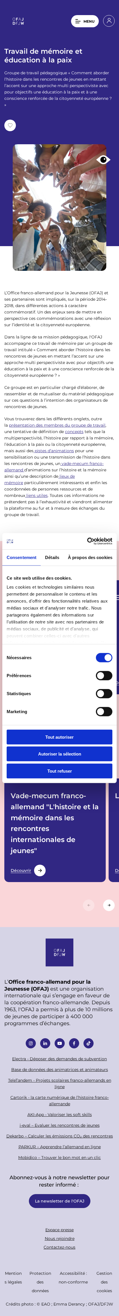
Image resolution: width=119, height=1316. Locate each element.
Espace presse (59, 1229)
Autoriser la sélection (59, 753)
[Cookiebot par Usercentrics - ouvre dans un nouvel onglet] (87, 541)
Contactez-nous (59, 1247)
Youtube (60, 1043)
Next (109, 905)
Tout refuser (59, 770)
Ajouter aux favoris (10, 125)
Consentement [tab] (21, 557)
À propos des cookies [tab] (90, 557)
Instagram (31, 1043)
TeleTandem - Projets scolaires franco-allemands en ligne (59, 1083)
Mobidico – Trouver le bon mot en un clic (59, 1157)
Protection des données (40, 1281)
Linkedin (45, 1043)
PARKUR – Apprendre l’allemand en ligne (59, 1146)
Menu (88, 21)
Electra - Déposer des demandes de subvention (59, 1058)
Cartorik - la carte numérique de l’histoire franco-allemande (59, 1100)
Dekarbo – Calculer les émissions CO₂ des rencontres (59, 1136)
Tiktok (88, 1043)
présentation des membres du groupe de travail (57, 425)
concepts (74, 431)
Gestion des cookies (104, 1281)
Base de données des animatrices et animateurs (59, 1069)
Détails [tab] (52, 557)
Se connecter (109, 21)
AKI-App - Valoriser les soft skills (59, 1114)
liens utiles (36, 495)
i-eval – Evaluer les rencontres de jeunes (60, 1125)
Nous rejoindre (60, 1238)
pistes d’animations (54, 450)
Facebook (74, 1043)
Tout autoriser (59, 736)
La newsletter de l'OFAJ (59, 1201)
